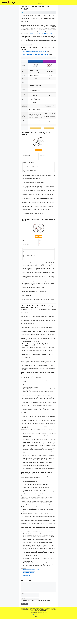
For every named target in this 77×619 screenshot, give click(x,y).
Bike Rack (52, 1)
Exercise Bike (67, 1)
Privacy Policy (37, 614)
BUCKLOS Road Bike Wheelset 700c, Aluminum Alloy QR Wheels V (35, 54)
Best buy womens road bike (28, 572)
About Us (33, 614)
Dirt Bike (48, 1)
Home (39, 1)
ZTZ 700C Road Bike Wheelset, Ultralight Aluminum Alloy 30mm (41, 33)
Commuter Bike (40, 3)
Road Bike (62, 1)
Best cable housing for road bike (29, 571)
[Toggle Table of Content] (30, 45)
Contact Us (43, 614)
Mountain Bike (43, 1)
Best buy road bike (26, 575)
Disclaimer (40, 614)
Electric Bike (57, 1)
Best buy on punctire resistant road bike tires (31, 569)
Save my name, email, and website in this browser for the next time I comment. (36, 600)
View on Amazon (38, 150)
